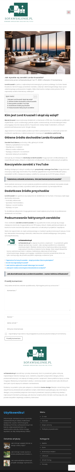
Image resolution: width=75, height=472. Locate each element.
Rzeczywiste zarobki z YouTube (19, 104)
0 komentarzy (56, 80)
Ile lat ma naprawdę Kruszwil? (17, 263)
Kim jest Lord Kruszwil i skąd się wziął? (20, 99)
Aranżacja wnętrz (48, 452)
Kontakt (45, 421)
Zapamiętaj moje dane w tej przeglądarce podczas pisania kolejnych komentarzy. (37, 334)
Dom (44, 447)
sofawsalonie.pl (24, 80)
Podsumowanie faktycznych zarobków (21, 108)
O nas (44, 417)
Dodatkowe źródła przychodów (19, 106)
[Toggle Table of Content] (34, 96)
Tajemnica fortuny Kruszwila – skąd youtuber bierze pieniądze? (30, 260)
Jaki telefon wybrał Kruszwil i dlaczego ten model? (25, 265)
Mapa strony (47, 425)
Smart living (46, 460)
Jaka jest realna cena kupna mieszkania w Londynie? (26, 268)
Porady (45, 464)
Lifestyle (46, 80)
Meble (44, 443)
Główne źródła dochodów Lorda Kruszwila (22, 101)
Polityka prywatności (50, 429)
